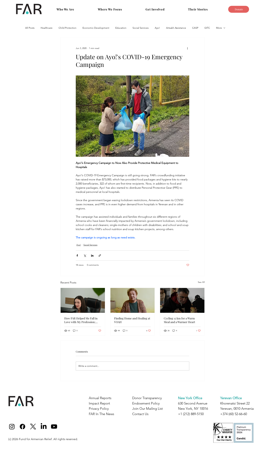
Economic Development (96, 27)
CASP (195, 27)
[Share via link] (99, 255)
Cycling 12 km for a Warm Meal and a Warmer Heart (179, 320)
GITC (207, 27)
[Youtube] (54, 426)
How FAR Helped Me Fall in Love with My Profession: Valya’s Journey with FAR (81, 320)
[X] (33, 426)
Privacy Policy (99, 409)
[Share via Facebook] (77, 255)
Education (120, 27)
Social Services (140, 27)
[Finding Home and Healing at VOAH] (132, 300)
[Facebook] (22, 426)
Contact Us (140, 414)
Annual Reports (100, 398)
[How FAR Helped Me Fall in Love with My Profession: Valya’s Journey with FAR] (83, 300)
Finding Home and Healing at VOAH (132, 320)
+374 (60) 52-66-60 (233, 414)
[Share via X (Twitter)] (84, 255)
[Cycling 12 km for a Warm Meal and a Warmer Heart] (182, 300)
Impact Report (99, 403)
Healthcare (46, 27)
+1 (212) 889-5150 (191, 414)
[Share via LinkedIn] (92, 255)
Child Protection (67, 27)
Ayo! (157, 27)
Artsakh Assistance (176, 27)
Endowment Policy (146, 403)
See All (201, 282)
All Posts (30, 27)
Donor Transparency (147, 398)
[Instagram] (11, 426)
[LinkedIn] (43, 426)
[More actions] (187, 48)
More (219, 27)
